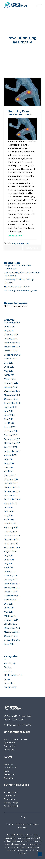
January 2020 (10, 339)
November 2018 (12, 395)
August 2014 (10, 600)
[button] (22, 92)
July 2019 (8, 363)
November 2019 (12, 347)
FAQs (6, 771)
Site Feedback (11, 806)
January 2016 (10, 531)
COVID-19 (8, 778)
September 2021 (12, 323)
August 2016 (10, 503)
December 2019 (12, 343)
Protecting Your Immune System (20, 291)
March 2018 (9, 427)
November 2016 (12, 491)
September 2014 (12, 596)
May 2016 (8, 515)
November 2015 (12, 539)
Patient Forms (11, 792)
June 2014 (9, 608)
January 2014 (10, 624)
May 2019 (8, 371)
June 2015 (9, 559)
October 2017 (10, 447)
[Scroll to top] (40, 854)
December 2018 (12, 391)
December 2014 (12, 584)
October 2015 (10, 543)
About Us (9, 764)
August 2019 (10, 359)
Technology (10, 687)
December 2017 (12, 439)
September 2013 (12, 640)
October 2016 (10, 495)
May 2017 (8, 467)
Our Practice (10, 767)
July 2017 (8, 459)
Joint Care (9, 750)
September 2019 (12, 355)
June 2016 (9, 511)
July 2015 (8, 555)
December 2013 (12, 628)
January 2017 (10, 483)
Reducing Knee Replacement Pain (20, 113)
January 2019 (10, 387)
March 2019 (9, 379)
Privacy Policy (11, 802)
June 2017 (9, 463)
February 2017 (11, 479)
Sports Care (10, 746)
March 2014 (9, 616)
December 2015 (12, 535)
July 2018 (8, 411)
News (7, 679)
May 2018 (8, 419)
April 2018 (9, 423)
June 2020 (9, 326)
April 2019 (9, 375)
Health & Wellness (13, 675)
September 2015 (12, 547)
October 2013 (10, 636)
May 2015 (8, 564)
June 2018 (9, 415)
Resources (9, 799)
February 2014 (11, 620)
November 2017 (12, 443)
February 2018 (11, 431)
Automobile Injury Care (15, 739)
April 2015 (9, 567)
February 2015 (11, 575)
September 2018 (12, 403)
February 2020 (11, 335)
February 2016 (11, 527)
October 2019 (10, 351)
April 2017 (9, 471)
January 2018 (10, 435)
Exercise (8, 671)
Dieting (8, 667)
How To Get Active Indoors (17, 286)
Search (7, 243)
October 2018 (10, 399)
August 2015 (10, 551)
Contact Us (9, 796)
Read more (15, 235)
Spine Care (9, 743)
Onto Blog (9, 683)
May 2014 (8, 612)
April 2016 (9, 519)
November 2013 (12, 632)
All (5, 659)
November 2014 (12, 588)
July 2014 (8, 604)
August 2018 (10, 407)
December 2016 (12, 487)
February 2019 (11, 383)
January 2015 (10, 580)
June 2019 (9, 367)
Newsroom (9, 774)
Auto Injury (9, 663)
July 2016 (8, 507)
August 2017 (10, 455)
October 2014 (10, 592)
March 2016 (9, 523)
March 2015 (9, 572)
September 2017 (12, 451)
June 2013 (9, 644)
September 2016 (12, 499)
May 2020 (9, 331)
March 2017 (9, 475)
